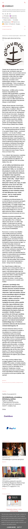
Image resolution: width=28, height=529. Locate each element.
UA (5, 14)
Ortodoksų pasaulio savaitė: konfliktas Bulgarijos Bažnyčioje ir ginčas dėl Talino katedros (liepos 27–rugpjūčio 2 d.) (13, 483)
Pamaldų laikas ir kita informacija (14, 510)
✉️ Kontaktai (15, 20)
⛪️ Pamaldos (5, 16)
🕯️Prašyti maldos (6, 20)
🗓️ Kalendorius (6, 18)
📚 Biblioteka (13, 18)
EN (10, 14)
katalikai (14, 382)
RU (3, 14)
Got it (19, 527)
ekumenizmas (9, 382)
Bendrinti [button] (4, 380)
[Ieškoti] (25, 2)
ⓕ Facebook (12, 24)
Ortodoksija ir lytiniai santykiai (13, 459)
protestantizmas (19, 382)
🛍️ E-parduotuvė (6, 22)
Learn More (11, 527)
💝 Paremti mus (15, 22)
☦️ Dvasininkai (13, 16)
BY (7, 14)
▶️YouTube (5, 24)
